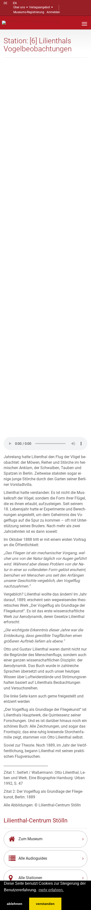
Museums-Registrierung (28, 12)
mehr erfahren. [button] (51, 890)
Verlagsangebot (39, 7)
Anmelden (53, 12)
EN (15, 3)
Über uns (19, 7)
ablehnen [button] (14, 904)
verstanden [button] (45, 904)
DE (5, 3)
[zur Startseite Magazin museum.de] (31, 22)
